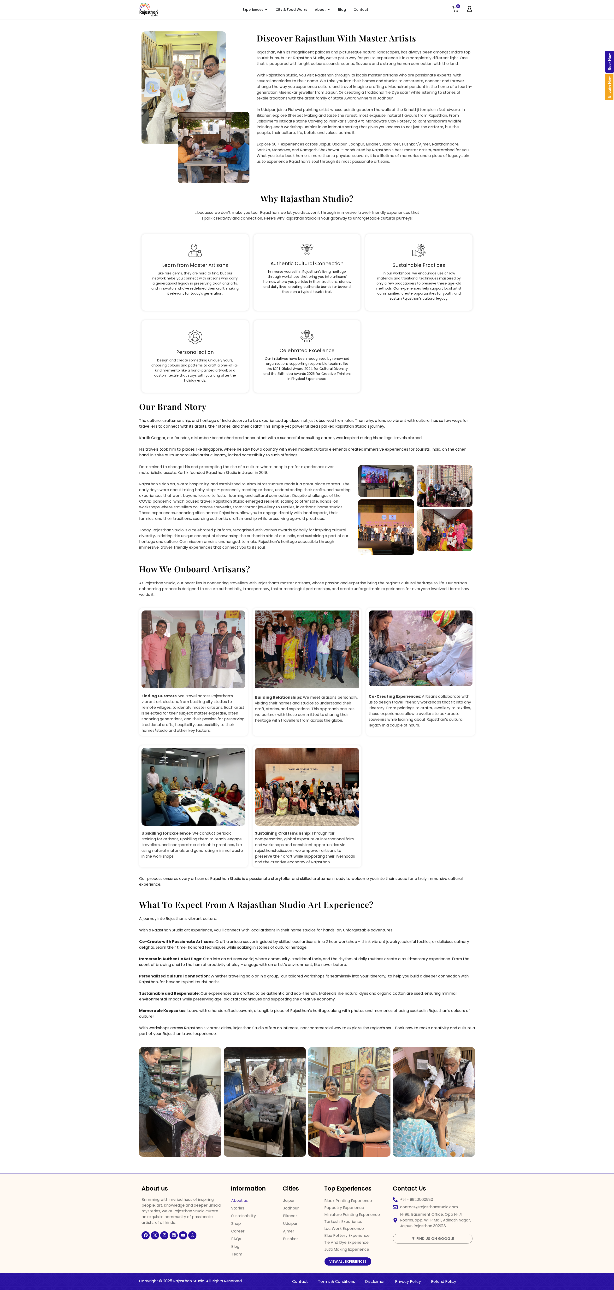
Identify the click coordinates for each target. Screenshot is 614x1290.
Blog (235, 1246)
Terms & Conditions (336, 1281)
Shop (236, 1223)
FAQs (236, 1239)
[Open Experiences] (266, 9)
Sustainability (243, 1216)
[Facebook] (146, 1235)
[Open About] (328, 9)
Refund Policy (443, 1281)
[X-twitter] (155, 1235)
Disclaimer (375, 1281)
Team (236, 1254)
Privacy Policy (408, 1281)
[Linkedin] (174, 1235)
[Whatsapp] (192, 1235)
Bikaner (290, 1216)
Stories (237, 1208)
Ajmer (288, 1231)
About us (239, 1200)
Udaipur (290, 1223)
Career (238, 1231)
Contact (300, 1281)
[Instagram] (164, 1235)
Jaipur (289, 1200)
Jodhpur (291, 1208)
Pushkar (290, 1239)
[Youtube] (183, 1235)
